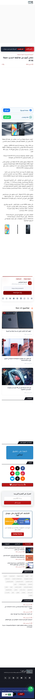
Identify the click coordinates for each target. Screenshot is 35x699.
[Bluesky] (10, 298)
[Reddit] (13, 298)
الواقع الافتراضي (9, 581)
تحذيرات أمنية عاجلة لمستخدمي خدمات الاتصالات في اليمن (14, 549)
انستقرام (30, 584)
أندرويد (5, 576)
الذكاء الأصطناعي (19, 581)
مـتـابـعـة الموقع (18, 485)
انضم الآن (7, 117)
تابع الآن (7, 110)
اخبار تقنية (18, 279)
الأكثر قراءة (28, 544)
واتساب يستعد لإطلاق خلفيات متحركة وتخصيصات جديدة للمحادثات (17, 626)
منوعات (23, 592)
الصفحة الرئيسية (29, 54)
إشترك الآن (17, 502)
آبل (31, 576)
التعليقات (7, 544)
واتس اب (7, 592)
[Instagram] (3, 298)
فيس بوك (30, 592)
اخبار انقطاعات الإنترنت (17, 578)
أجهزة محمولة (20, 54)
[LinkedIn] (20, 298)
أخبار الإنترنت (11, 576)
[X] (28, 298)
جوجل (6, 587)
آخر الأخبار (17, 544)
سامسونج (30, 589)
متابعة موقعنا (17, 534)
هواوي (18, 592)
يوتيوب (30, 595)
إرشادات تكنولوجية (28, 578)
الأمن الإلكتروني (29, 581)
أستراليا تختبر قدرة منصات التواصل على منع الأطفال (13, 49)
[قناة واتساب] (30, 688)
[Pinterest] (17, 298)
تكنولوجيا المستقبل (28, 587)
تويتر (11, 587)
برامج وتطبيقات (22, 584)
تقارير (15, 584)
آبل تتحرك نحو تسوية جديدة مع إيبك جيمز (21, 614)
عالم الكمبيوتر (9, 589)
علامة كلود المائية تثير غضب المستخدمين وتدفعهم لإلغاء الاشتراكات (13, 556)
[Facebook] (31, 298)
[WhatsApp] (24, 298)
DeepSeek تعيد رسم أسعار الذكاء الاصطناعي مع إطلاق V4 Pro (15, 564)
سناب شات (22, 589)
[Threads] (6, 298)
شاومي (15, 589)
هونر (13, 592)
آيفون (27, 576)
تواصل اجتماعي (18, 587)
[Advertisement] (17, 24)
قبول (21, 694)
